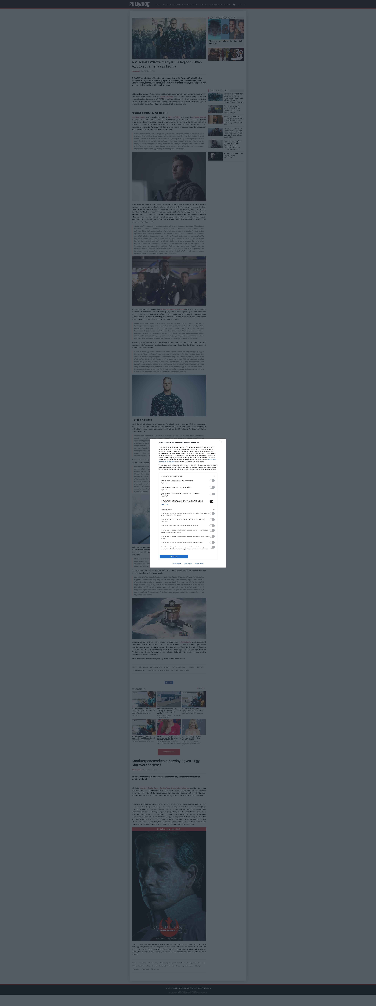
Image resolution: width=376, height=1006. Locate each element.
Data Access (188, 563)
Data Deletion (177, 563)
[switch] (212, 480)
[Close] (222, 442)
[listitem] (188, 476)
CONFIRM (174, 556)
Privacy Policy (199, 563)
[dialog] (188, 503)
